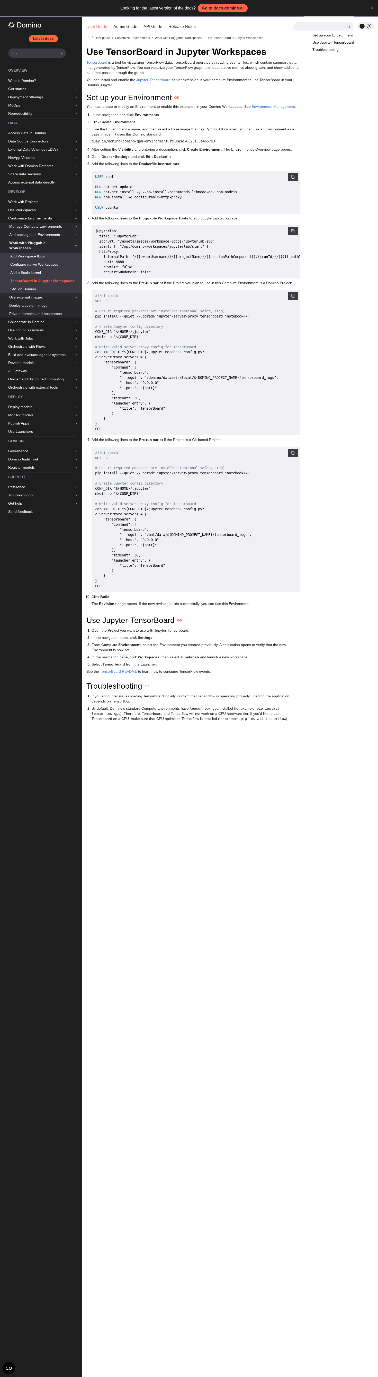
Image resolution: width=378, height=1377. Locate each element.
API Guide (152, 26)
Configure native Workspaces (34, 264)
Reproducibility (20, 113)
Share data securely (24, 174)
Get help (15, 503)
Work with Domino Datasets (30, 166)
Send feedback (20, 511)
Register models (21, 467)
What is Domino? (22, 81)
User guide (102, 38)
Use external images (26, 297)
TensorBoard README (118, 671)
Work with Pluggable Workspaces (27, 245)
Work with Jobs (20, 338)
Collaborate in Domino (26, 322)
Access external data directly (31, 182)
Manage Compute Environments (35, 226)
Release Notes (182, 26)
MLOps (14, 105)
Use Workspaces (22, 210)
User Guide (96, 26)
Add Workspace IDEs (27, 256)
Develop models (21, 363)
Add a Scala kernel (25, 273)
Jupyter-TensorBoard (153, 80)
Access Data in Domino (27, 133)
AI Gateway (17, 371)
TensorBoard (96, 62)
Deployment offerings (25, 97)
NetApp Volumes (21, 158)
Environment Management (273, 106)
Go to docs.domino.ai (223, 8)
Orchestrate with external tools (33, 387)
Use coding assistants (26, 330)
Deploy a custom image (28, 305)
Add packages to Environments (34, 235)
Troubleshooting (21, 495)
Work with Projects (23, 202)
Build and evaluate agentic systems (37, 355)
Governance (18, 451)
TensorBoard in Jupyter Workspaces (42, 281)
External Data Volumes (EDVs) (33, 149)
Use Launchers (20, 431)
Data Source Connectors (28, 141)
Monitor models (20, 415)
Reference (16, 487)
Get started (17, 89)
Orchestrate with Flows (27, 346)
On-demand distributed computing (36, 379)
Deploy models (20, 407)
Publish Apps (18, 423)
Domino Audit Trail (23, 459)
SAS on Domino (23, 289)
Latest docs (43, 38)
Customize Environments (30, 218)
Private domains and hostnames (35, 314)
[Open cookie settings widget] (9, 1368)
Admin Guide (125, 26)
